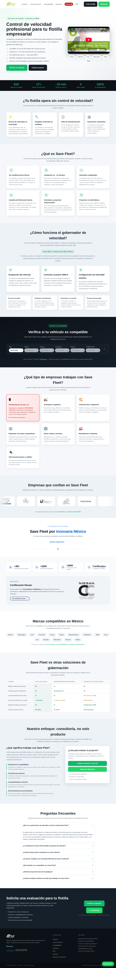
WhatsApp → (10, 946)
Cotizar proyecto (38, 68)
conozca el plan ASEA (74, 511)
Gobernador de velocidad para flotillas (88, 938)
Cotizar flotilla (90, 4)
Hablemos (62, 511)
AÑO (10, 346)
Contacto (55, 954)
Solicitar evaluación (94, 903)
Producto (25, 4)
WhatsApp (104, 4)
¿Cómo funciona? (35, 4)
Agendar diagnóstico (58, 542)
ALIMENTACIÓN (90, 346)
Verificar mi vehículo (16, 68)
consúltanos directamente (76, 644)
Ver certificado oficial (19, 598)
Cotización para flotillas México (86, 951)
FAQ (77, 4)
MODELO (42, 346)
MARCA (27, 346)
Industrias (59, 4)
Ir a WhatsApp (94, 910)
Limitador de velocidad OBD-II (86, 941)
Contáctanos (43, 359)
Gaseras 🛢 (69, 4)
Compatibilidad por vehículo (85, 948)
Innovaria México (71, 531)
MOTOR (73, 346)
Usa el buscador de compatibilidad (56, 644)
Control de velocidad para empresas (87, 943)
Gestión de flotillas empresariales (87, 946)
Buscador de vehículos (59, 957)
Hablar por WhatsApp (87, 769)
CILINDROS (58, 346)
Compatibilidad (48, 4)
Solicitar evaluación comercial (87, 763)
